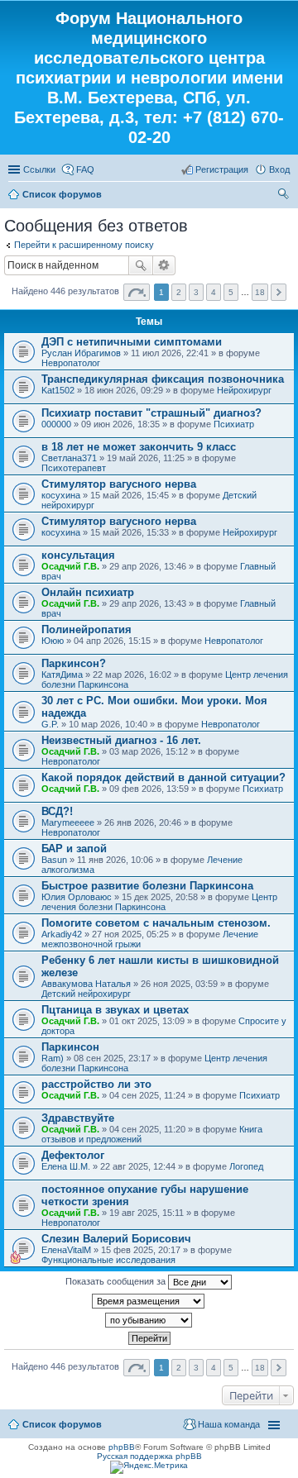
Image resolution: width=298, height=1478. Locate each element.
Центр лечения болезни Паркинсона (159, 902)
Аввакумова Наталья (86, 984)
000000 (56, 424)
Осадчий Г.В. (70, 566)
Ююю (52, 641)
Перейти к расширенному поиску (84, 245)
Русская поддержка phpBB (149, 1456)
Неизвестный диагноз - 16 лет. (121, 740)
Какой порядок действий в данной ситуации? (163, 777)
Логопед (246, 1166)
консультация (78, 555)
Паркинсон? (73, 663)
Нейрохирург (244, 390)
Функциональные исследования (108, 1260)
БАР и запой (74, 848)
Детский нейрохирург (86, 994)
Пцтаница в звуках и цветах (115, 1010)
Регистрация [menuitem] (221, 169)
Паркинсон (70, 1047)
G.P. (50, 724)
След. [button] (278, 292)
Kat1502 (57, 390)
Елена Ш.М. (65, 1166)
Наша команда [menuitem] (229, 1424)
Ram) (52, 1058)
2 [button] (178, 292)
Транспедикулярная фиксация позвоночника (162, 379)
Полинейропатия (86, 629)
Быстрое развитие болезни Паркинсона (147, 886)
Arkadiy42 (61, 934)
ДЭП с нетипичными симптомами (131, 342)
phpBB (121, 1447)
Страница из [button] (136, 292)
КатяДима (62, 674)
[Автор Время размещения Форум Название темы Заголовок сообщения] (149, 1301)
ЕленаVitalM (66, 1250)
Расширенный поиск (164, 265)
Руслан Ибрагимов (81, 353)
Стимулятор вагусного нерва (118, 484)
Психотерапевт (73, 468)
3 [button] (196, 292)
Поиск (140, 265)
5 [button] (230, 292)
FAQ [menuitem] (85, 169)
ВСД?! (57, 811)
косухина (60, 495)
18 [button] (260, 292)
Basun (54, 860)
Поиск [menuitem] (285, 196)
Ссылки (39, 169)
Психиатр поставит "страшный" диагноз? (151, 413)
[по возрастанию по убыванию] (149, 1320)
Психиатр (234, 424)
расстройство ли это (96, 1084)
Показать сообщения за (116, 1281)
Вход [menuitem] (279, 169)
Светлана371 (69, 458)
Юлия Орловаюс (76, 897)
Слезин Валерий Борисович (116, 1238)
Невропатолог (70, 363)
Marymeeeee (67, 822)
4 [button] (213, 292)
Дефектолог (72, 1155)
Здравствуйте (77, 1118)
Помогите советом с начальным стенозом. (156, 923)
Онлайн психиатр (87, 592)
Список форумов (62, 194)
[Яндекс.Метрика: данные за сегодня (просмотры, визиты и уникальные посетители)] (149, 1467)
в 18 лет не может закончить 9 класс (138, 447)
